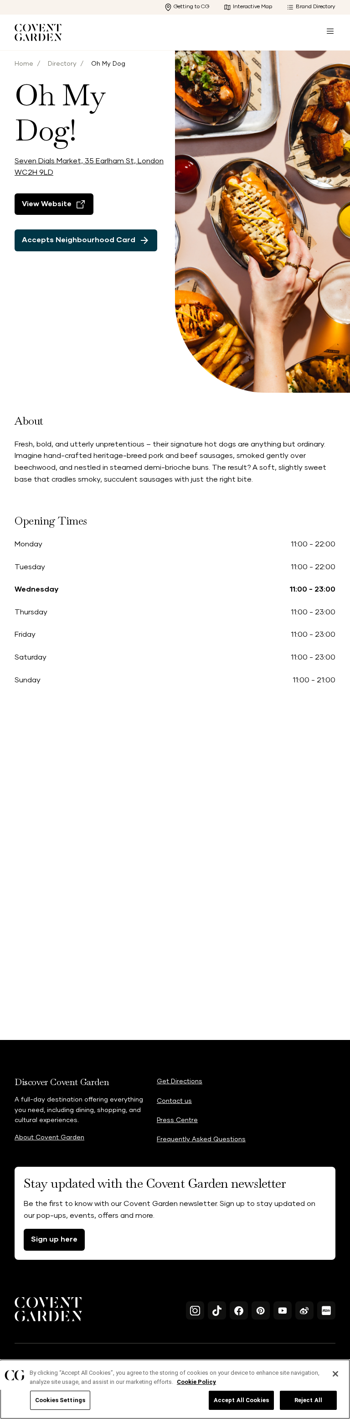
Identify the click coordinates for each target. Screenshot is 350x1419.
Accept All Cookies (241, 1400)
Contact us (174, 1101)
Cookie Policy (196, 1381)
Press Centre (177, 1120)
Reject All (308, 1400)
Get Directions (179, 1081)
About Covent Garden (49, 1137)
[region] (175, 1389)
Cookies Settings (60, 1400)
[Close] (335, 1374)
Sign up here (54, 1239)
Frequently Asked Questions (201, 1139)
